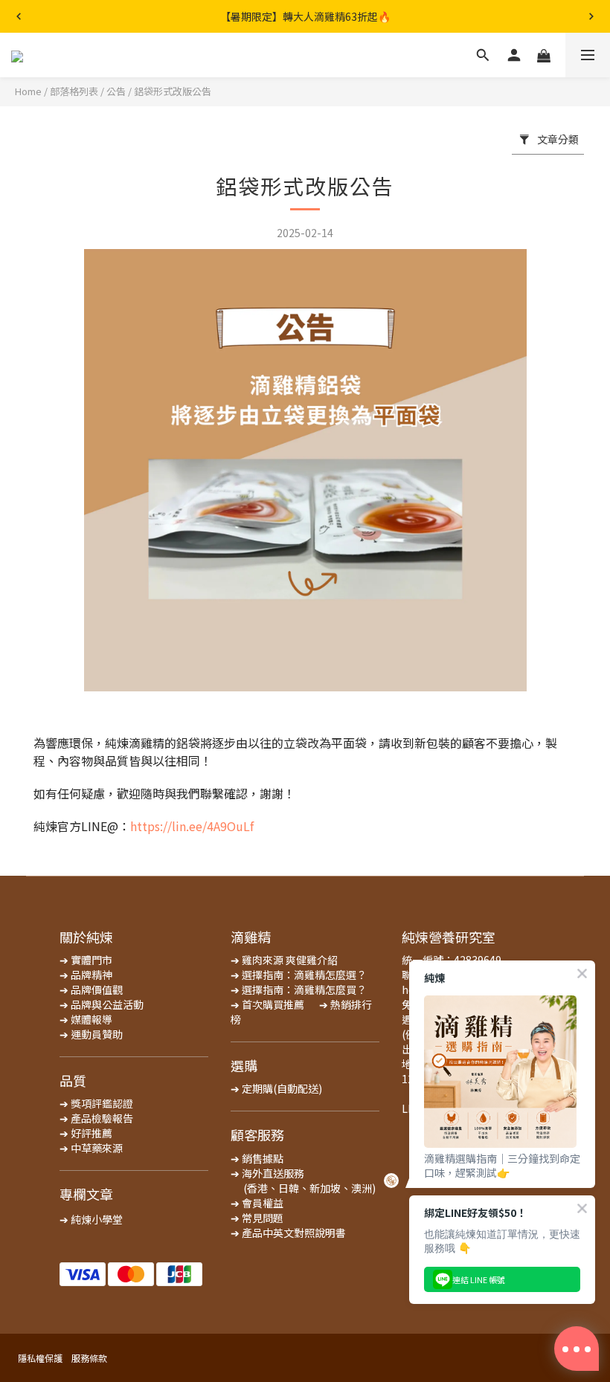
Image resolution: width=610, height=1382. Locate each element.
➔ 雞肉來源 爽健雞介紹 (284, 959)
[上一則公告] (18, 16)
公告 (116, 91)
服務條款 (89, 1358)
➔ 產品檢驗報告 (96, 1118)
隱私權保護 (40, 1358)
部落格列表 (74, 91)
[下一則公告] (591, 16)
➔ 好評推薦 (86, 1133)
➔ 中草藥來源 (91, 1147)
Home (28, 91)
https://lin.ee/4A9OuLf (192, 826)
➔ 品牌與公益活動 (102, 1004)
